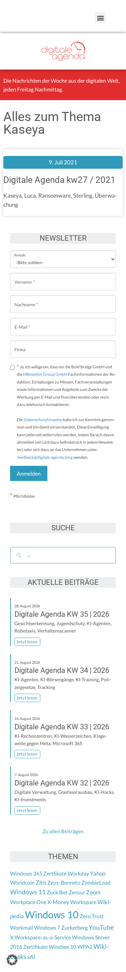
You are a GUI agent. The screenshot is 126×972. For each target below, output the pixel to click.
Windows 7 (47, 927)
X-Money (58, 902)
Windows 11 (28, 892)
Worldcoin (22, 882)
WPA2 (84, 946)
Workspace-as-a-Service (42, 937)
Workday (78, 873)
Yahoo (98, 873)
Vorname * (24, 277)
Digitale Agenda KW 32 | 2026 (61, 783)
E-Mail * (22, 322)
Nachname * (26, 299)
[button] (100, 17)
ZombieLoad (96, 882)
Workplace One (28, 902)
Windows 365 (26, 873)
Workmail (21, 927)
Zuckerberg (74, 927)
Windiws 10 (62, 946)
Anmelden (29, 473)
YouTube (101, 927)
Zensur (77, 892)
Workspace (83, 902)
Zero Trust (92, 916)
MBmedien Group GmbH (45, 374)
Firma (20, 344)
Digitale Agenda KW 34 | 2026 (61, 670)
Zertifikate (35, 946)
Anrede (20, 250)
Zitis (41, 882)
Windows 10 (52, 914)
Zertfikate (55, 873)
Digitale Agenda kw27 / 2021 (59, 180)
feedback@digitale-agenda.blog (45, 457)
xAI (31, 957)
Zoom (93, 892)
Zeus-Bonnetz (63, 882)
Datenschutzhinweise (43, 419)
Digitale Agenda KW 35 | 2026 (61, 614)
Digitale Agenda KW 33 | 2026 (61, 727)
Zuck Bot (57, 892)
